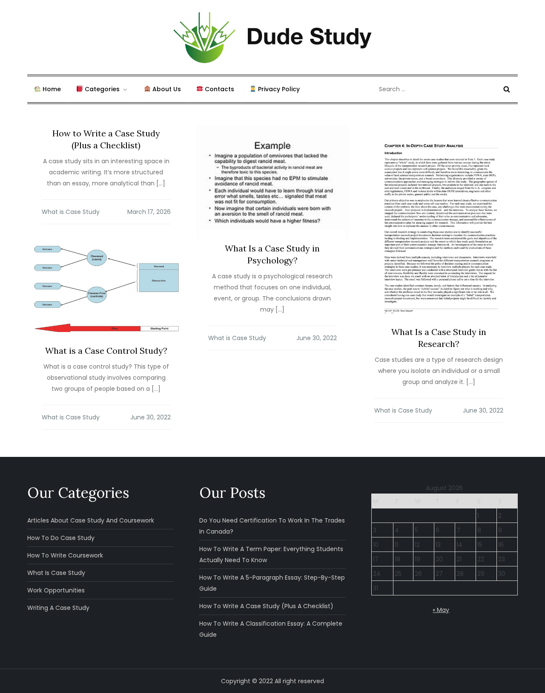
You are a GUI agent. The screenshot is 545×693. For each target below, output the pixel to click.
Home (51, 89)
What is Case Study (71, 212)
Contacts (218, 89)
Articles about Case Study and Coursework (90, 520)
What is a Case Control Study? (106, 350)
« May (441, 610)
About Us (166, 89)
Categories (101, 89)
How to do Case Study (61, 538)
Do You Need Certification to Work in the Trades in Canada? (272, 526)
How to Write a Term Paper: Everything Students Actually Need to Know (271, 554)
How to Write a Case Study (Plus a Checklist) (266, 606)
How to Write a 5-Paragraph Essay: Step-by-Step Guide (272, 583)
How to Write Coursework (65, 555)
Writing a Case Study (58, 607)
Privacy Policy (278, 89)
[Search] (507, 89)
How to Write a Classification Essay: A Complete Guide (270, 629)
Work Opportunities (56, 590)
